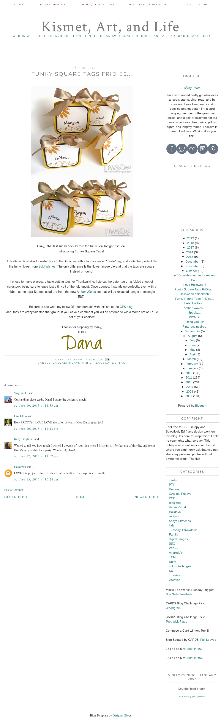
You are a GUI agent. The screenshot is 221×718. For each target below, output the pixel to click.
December (192, 261)
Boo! (194, 280)
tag (122, 362)
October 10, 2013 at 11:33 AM (36, 405)
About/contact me (97, 4)
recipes (174, 516)
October (191, 271)
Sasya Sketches (180, 521)
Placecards (105, 362)
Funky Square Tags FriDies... (194, 289)
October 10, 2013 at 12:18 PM (36, 428)
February (191, 363)
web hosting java (187, 696)
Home (19, 4)
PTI (171, 484)
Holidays (175, 512)
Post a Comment (14, 490)
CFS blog (126, 306)
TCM (172, 557)
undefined (201, 697)
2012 (188, 373)
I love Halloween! (194, 284)
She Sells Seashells (179, 594)
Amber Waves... (194, 308)
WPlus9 (174, 548)
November (192, 266)
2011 (189, 377)
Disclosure (196, 4)
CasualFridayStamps (72, 362)
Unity (172, 561)
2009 (189, 386)
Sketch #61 (195, 648)
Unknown (20, 467)
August (192, 336)
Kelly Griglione (23, 439)
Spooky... (194, 312)
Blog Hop (175, 502)
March (191, 359)
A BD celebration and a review (194, 275)
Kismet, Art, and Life (110, 27)
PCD (172, 498)
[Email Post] (107, 359)
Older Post (16, 497)
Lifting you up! (194, 321)
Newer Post (147, 497)
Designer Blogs (122, 715)
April (192, 354)
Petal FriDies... (194, 303)
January (192, 368)
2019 (190, 238)
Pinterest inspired (194, 326)
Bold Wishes (47, 266)
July (192, 340)
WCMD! (194, 317)
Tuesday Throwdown (183, 530)
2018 (190, 243)
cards (173, 480)
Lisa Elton (20, 416)
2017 (190, 247)
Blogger (200, 405)
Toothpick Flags (176, 621)
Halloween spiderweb (194, 294)
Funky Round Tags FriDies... (194, 298)
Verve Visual (177, 507)
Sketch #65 (194, 657)
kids (171, 525)
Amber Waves (87, 291)
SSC (172, 543)
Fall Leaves (208, 639)
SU (171, 570)
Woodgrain (173, 608)
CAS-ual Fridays (180, 493)
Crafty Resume (52, 4)
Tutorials (175, 575)
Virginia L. (21, 393)
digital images (178, 539)
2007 (188, 396)
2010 (188, 382)
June (192, 345)
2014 (189, 252)
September (192, 331)
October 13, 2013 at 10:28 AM (36, 479)
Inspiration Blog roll (150, 4)
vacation (174, 580)
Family (173, 534)
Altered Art (176, 552)
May (192, 349)
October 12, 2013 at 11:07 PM (36, 456)
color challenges (180, 566)
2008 (189, 391)
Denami (174, 489)
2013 (189, 256)
